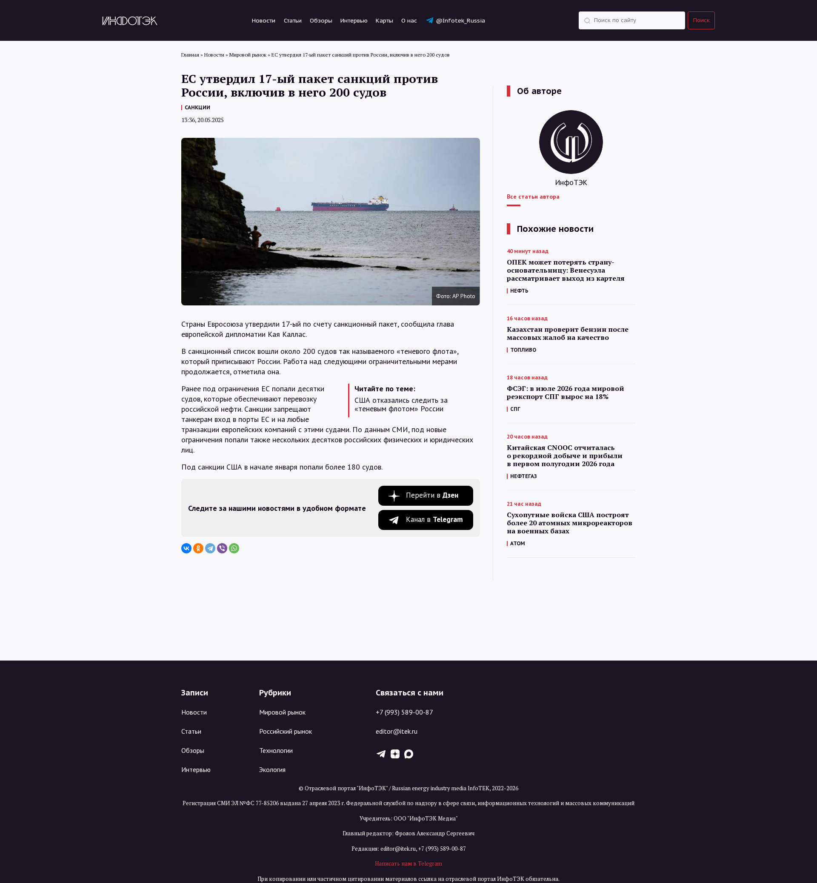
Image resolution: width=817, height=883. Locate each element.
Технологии (276, 750)
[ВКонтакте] (186, 548)
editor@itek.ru (396, 731)
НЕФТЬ (519, 291)
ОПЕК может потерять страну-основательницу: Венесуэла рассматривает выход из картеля (566, 270)
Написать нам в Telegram (408, 863)
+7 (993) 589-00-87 (404, 712)
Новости (263, 20)
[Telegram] (210, 548)
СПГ (515, 409)
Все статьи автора (533, 196)
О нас (409, 20)
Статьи (293, 20)
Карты (384, 20)
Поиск (701, 20)
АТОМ (517, 543)
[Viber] (222, 548)
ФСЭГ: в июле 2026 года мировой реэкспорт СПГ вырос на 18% (565, 393)
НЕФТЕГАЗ (523, 476)
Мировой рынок (282, 712)
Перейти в (432, 495)
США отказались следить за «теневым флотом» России (401, 404)
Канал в (434, 519)
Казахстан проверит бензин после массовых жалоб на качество (567, 333)
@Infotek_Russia (460, 20)
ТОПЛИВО (523, 350)
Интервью (354, 20)
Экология (272, 769)
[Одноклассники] (198, 548)
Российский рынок (285, 731)
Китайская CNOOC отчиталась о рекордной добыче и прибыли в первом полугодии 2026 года (565, 456)
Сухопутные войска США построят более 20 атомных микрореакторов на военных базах (569, 523)
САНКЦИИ (197, 107)
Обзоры (321, 20)
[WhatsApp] (234, 548)
